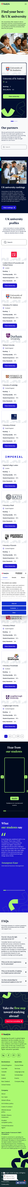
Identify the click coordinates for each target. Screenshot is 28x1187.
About (3, 1094)
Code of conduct (6, 1107)
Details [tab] (14, 577)
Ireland (3, 1078)
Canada (3, 1072)
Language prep (19, 1072)
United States (5, 1085)
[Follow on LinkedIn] (3, 1055)
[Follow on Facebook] (8, 1055)
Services (17, 1068)
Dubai (3, 1075)
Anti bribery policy (7, 1103)
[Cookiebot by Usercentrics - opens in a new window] (16, 573)
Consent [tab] (5, 577)
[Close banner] (25, 573)
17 (18, 736)
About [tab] (23, 577)
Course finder (19, 1065)
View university (14, 96)
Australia (4, 1068)
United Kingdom (6, 1065)
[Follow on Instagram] (19, 1055)
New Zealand (5, 1081)
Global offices (5, 1100)
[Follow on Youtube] (14, 1055)
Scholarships (19, 1075)
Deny (14, 612)
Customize (13, 608)
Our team (4, 1097)
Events (17, 1078)
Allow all (14, 603)
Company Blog (19, 1081)
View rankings (8, 208)
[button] (12, 121)
